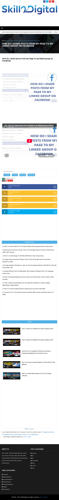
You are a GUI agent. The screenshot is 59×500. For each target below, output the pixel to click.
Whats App (31, 174)
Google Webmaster (7, 479)
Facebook (7, 174)
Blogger (5, 486)
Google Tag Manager (8, 484)
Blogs (33, 463)
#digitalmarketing (48, 432)
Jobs (33, 468)
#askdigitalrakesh (7, 434)
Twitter (15, 174)
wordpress (5, 474)
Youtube (34, 465)
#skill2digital (18, 434)
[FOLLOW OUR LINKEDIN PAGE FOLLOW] (5, 205)
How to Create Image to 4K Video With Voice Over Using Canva (24, 256)
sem (33, 458)
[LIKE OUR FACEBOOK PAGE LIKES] (5, 186)
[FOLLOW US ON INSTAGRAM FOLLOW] (5, 199)
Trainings (34, 453)
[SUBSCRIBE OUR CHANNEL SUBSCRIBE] (5, 211)
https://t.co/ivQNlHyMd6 (30, 434)
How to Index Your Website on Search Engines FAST (37, 328)
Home (3, 40)
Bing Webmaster (7, 481)
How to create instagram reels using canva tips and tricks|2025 (24, 288)
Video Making (6, 489)
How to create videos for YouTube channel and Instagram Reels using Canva (28, 246)
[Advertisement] (29, 21)
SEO (33, 455)
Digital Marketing (7, 477)
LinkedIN (23, 174)
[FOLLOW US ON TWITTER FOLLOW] (5, 193)
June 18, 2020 (26, 437)
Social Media (35, 460)
